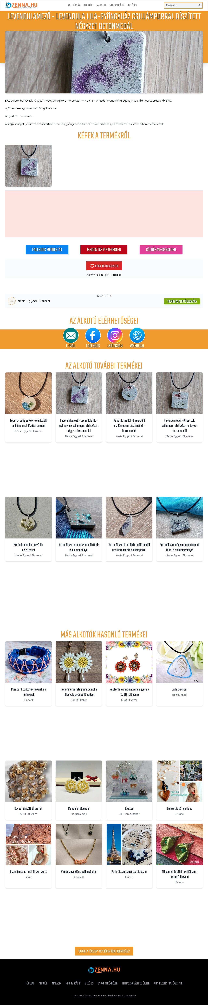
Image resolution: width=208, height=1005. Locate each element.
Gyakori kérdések (107, 983)
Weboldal (137, 345)
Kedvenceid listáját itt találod (104, 274)
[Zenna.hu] (21, 5)
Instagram (115, 345)
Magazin (101, 5)
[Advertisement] (104, 214)
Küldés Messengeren (161, 249)
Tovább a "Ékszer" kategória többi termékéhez (104, 951)
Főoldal (30, 983)
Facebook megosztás (47, 249)
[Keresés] (199, 5)
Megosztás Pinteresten (104, 249)
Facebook (93, 345)
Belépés (132, 5)
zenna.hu (131, 995)
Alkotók (88, 5)
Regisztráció (117, 5)
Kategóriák (74, 5)
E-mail (71, 345)
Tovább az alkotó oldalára (182, 301)
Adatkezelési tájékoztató (168, 983)
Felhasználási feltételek (136, 983)
